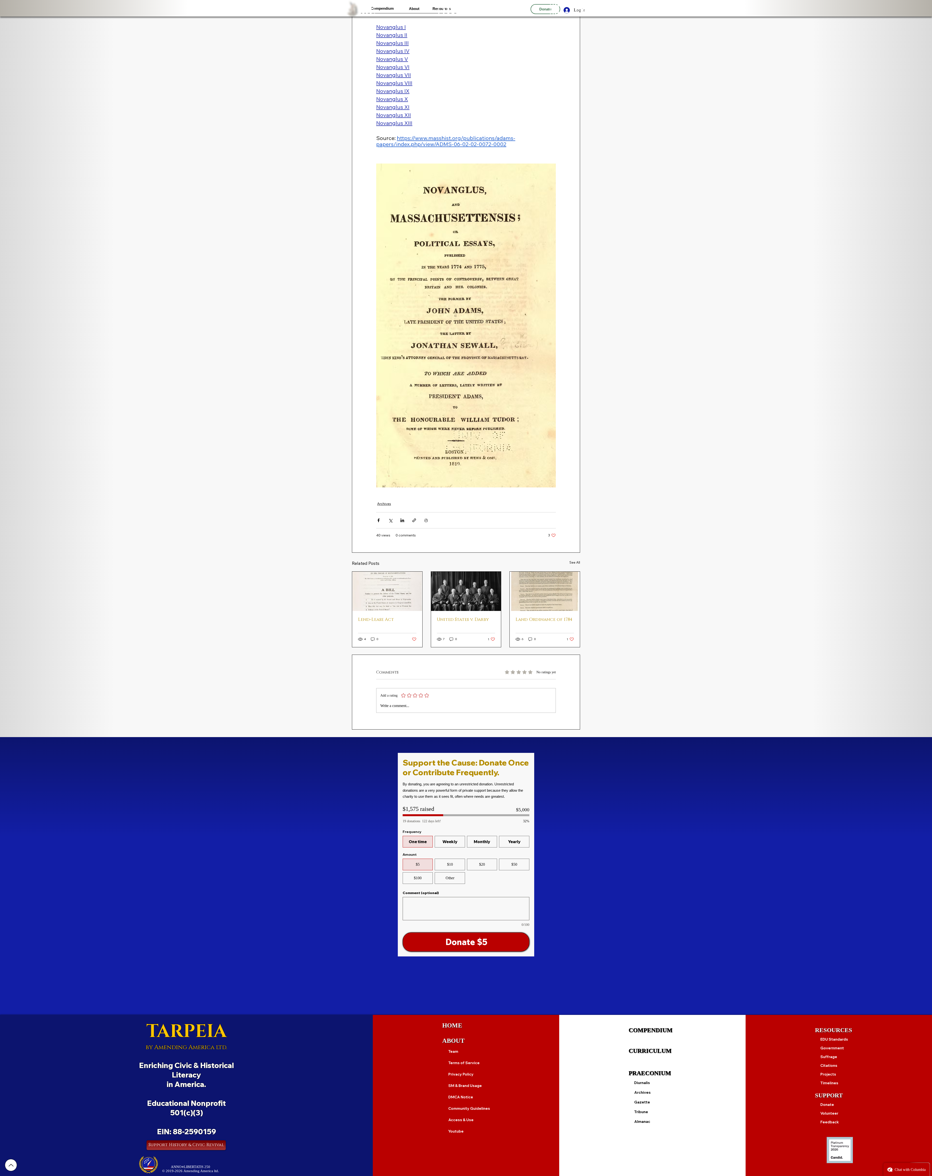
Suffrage (828, 1056)
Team (453, 1051)
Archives (384, 504)
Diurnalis (642, 1082)
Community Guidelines (469, 1108)
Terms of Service (464, 1063)
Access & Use (461, 1120)
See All (574, 562)
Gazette (642, 1102)
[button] (382, 8)
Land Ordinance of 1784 (544, 620)
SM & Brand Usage (465, 1085)
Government (832, 1048)
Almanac (642, 1121)
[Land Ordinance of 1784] (545, 591)
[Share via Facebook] (378, 520)
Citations (828, 1065)
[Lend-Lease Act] (387, 591)
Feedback (829, 1122)
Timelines (829, 1083)
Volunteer (829, 1113)
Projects (828, 1074)
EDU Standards (834, 1039)
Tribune (641, 1112)
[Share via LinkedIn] (402, 520)
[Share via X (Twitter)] (390, 520)
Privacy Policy (461, 1074)
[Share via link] (414, 520)
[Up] (11, 1165)
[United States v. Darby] (466, 591)
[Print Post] (426, 520)
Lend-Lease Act (376, 620)
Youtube (456, 1131)
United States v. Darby (463, 620)
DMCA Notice (460, 1097)
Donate (827, 1104)
